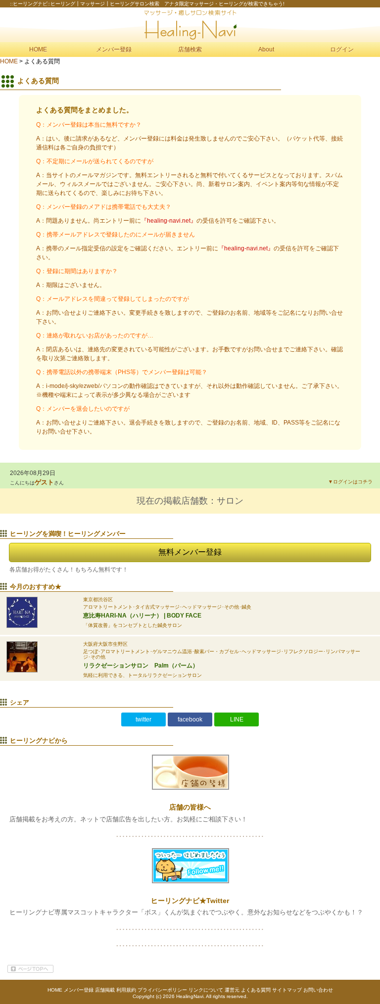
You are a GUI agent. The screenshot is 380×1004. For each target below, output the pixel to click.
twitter (143, 719)
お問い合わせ (318, 990)
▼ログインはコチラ (350, 481)
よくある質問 (256, 990)
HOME (38, 49)
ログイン (342, 49)
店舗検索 (190, 49)
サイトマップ (287, 990)
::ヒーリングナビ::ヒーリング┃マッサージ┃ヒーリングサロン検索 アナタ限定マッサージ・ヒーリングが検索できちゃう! (147, 3)
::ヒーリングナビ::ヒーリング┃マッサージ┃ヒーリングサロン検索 (190, 25)
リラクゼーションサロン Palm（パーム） (140, 665)
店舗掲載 (105, 990)
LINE (236, 719)
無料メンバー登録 (190, 552)
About (266, 49)
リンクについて (206, 990)
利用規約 (126, 990)
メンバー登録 (114, 49)
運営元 (232, 990)
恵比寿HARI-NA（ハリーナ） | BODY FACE (142, 615)
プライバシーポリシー (162, 990)
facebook (190, 719)
